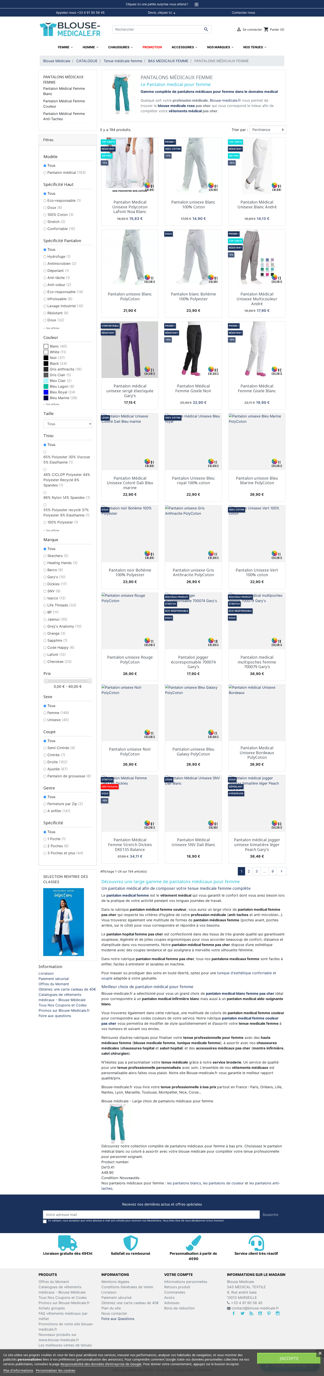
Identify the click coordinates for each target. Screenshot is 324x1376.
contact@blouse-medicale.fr (255, 1308)
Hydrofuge (59, 256)
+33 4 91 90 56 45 (246, 1303)
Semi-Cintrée (61, 748)
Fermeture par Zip (65, 804)
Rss (251, 1313)
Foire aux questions (55, 1015)
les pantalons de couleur (223, 1183)
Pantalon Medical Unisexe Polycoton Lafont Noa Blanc (129, 206)
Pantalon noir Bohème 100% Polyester (130, 572)
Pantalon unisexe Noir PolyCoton (130, 751)
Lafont (56, 654)
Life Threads (61, 605)
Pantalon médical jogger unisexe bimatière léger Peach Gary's (257, 844)
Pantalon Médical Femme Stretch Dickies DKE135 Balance (130, 844)
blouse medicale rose (176, 105)
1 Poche (56, 839)
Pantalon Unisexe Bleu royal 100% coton (193, 480)
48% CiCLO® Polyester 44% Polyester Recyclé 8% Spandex (66, 479)
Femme (58, 712)
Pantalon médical (66, 172)
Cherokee (59, 661)
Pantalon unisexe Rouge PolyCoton (130, 659)
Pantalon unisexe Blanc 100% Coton (193, 204)
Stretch (56, 221)
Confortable (61, 228)
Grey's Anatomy (64, 626)
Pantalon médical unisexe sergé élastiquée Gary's (129, 390)
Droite (57, 762)
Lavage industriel (65, 306)
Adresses (171, 1303)
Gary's (56, 577)
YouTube (260, 1313)
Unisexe (58, 720)
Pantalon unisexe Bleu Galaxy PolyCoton (193, 751)
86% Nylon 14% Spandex (66, 497)
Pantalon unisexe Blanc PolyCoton (130, 296)
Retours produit (177, 1287)
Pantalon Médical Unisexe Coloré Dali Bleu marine (130, 482)
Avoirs (169, 1297)
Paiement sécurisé (54, 978)
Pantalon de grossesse (69, 776)
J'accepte (289, 1358)
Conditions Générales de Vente (127, 1287)
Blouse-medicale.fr (225, 100)
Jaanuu (57, 619)
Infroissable (60, 299)
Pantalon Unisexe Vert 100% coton (257, 572)
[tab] (162, 4)
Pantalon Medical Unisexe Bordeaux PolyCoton (257, 752)
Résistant (58, 313)
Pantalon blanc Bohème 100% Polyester (193, 296)
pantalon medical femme (127, 895)
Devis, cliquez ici (162, 13)
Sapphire (57, 640)
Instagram (277, 1313)
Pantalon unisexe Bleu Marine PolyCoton (257, 480)
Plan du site (111, 1308)
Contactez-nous (243, 12)
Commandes (174, 1292)
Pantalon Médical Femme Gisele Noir (193, 388)
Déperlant (58, 270)
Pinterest (269, 1313)
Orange (56, 633)
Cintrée (56, 755)
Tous (51, 165)
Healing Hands (62, 563)
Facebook (233, 1313)
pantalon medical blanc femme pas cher (240, 993)
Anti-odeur (59, 284)
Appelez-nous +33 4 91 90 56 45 (80, 12)
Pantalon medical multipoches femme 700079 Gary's (257, 661)
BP (53, 612)
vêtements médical (185, 111)
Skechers (58, 555)
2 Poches (58, 846)
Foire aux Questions (117, 1318)
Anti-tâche (58, 277)
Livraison (46, 973)
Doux (54, 207)
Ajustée (57, 769)
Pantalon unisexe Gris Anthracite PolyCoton (193, 572)
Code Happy (60, 647)
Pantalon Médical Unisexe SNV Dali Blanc (193, 842)
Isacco (56, 598)
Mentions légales (115, 1281)
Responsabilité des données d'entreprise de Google (101, 1364)
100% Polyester (62, 522)
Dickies (57, 584)
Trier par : (240, 129)
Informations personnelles (185, 1281)
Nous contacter (114, 1313)
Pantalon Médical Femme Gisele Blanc (257, 388)
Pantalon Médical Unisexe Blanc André (257, 204)
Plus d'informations (18, 1370)
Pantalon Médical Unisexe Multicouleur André (256, 298)
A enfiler (58, 811)
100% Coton (60, 214)
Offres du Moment (54, 984)
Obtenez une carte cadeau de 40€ (67, 989)
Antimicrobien (61, 263)
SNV (54, 591)
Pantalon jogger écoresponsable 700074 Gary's (193, 661)
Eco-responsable (64, 200)
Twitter (242, 1313)
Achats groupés (52, 1308)
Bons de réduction (179, 1308)
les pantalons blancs (184, 1183)
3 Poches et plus (65, 853)
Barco (55, 570)
